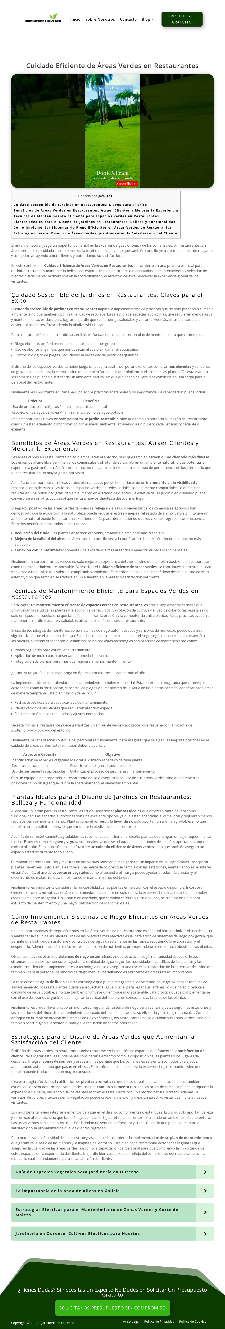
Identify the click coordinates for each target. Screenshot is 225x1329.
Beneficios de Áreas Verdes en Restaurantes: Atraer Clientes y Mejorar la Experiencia (96, 210)
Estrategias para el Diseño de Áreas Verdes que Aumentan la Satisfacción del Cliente (95, 233)
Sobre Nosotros (100, 20)
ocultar (106, 196)
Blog (146, 20)
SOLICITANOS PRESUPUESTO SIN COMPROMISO (112, 1308)
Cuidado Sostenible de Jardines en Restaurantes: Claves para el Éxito (80, 205)
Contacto (128, 20)
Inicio (75, 20)
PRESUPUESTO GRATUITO (182, 19)
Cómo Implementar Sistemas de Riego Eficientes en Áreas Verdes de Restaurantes (93, 227)
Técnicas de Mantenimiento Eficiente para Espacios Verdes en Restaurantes (86, 216)
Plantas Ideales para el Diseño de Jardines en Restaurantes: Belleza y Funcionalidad (95, 222)
